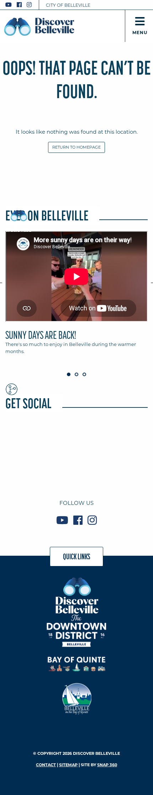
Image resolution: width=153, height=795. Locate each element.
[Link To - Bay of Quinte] (77, 664)
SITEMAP (68, 764)
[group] (76, 296)
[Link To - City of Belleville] (77, 697)
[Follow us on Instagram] (29, 5)
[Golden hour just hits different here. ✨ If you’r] (76, 439)
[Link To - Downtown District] (77, 630)
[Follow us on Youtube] (9, 5)
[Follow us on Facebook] (19, 5)
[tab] (76, 296)
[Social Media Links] (21, 5)
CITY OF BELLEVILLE (68, 5)
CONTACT (46, 764)
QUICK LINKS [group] (76, 556)
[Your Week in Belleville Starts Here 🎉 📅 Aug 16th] (28, 468)
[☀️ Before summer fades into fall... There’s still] (28, 439)
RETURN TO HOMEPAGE (76, 147)
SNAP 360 (107, 764)
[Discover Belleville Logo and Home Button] (39, 26)
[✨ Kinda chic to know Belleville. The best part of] (125, 439)
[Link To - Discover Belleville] (76, 595)
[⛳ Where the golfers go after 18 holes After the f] (76, 468)
